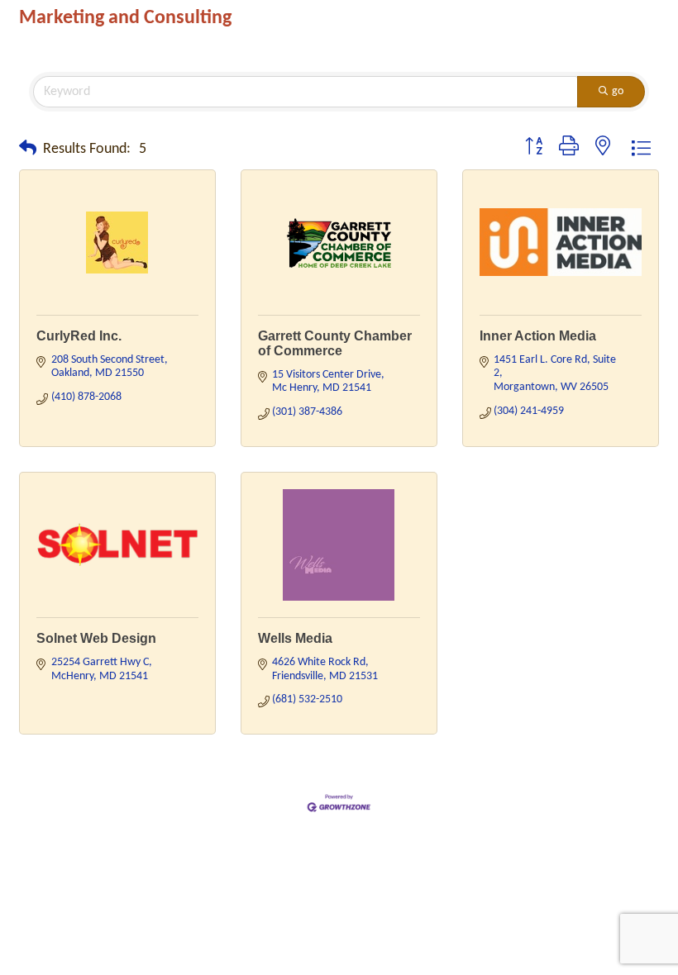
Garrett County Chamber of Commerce (335, 343)
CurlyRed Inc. (79, 336)
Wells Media (295, 638)
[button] (27, 149)
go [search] (617, 91)
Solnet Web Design (96, 638)
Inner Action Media (538, 336)
